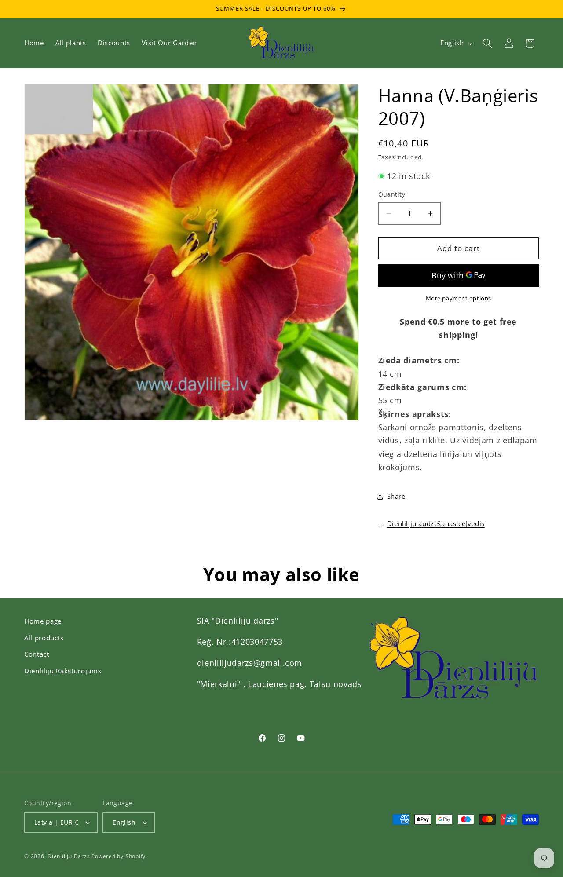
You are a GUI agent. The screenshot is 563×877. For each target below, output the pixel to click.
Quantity (392, 194)
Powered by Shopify (118, 856)
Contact (36, 654)
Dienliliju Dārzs (69, 856)
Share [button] (396, 496)
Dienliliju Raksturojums (62, 671)
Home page (43, 621)
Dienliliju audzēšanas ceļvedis (436, 523)
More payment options (458, 298)
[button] (487, 43)
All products (44, 638)
